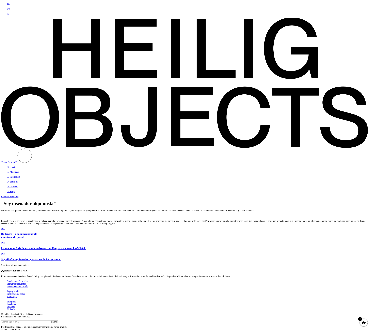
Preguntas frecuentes (16, 284)
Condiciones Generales (17, 281)
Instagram (11, 301)
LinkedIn (11, 309)
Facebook (11, 304)
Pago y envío (13, 291)
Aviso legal (12, 296)
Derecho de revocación (17, 286)
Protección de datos (16, 294)
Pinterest (11, 306)
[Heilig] (184, 147)
